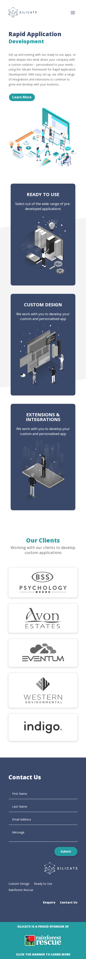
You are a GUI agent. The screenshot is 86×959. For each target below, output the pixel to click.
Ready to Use (43, 884)
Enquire (49, 902)
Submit (66, 851)
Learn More (22, 97)
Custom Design (19, 884)
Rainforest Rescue (21, 890)
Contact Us (68, 902)
